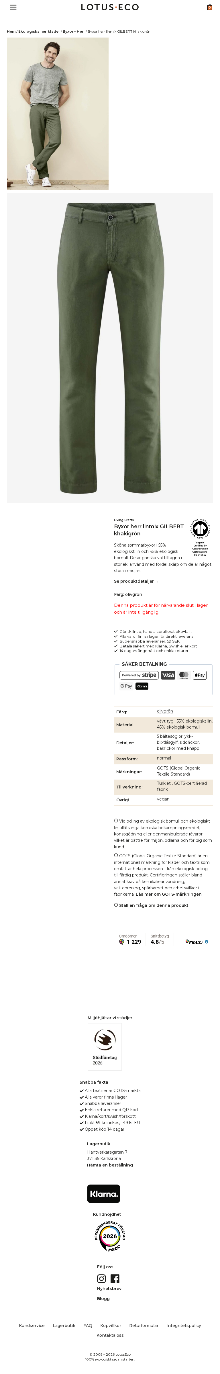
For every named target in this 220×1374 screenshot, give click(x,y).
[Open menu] (13, 7)
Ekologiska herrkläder (39, 31)
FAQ (87, 1325)
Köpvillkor (110, 1325)
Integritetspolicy (183, 1325)
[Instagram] (102, 1278)
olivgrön (165, 711)
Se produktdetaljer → (136, 581)
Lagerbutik (64, 1325)
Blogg (103, 1298)
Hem (11, 31)
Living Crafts (124, 520)
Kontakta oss (110, 1335)
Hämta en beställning (110, 1165)
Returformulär (143, 1325)
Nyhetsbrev (109, 1288)
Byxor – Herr (74, 31)
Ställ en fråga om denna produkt (153, 905)
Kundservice (32, 1325)
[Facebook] (116, 1278)
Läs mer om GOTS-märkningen (169, 894)
